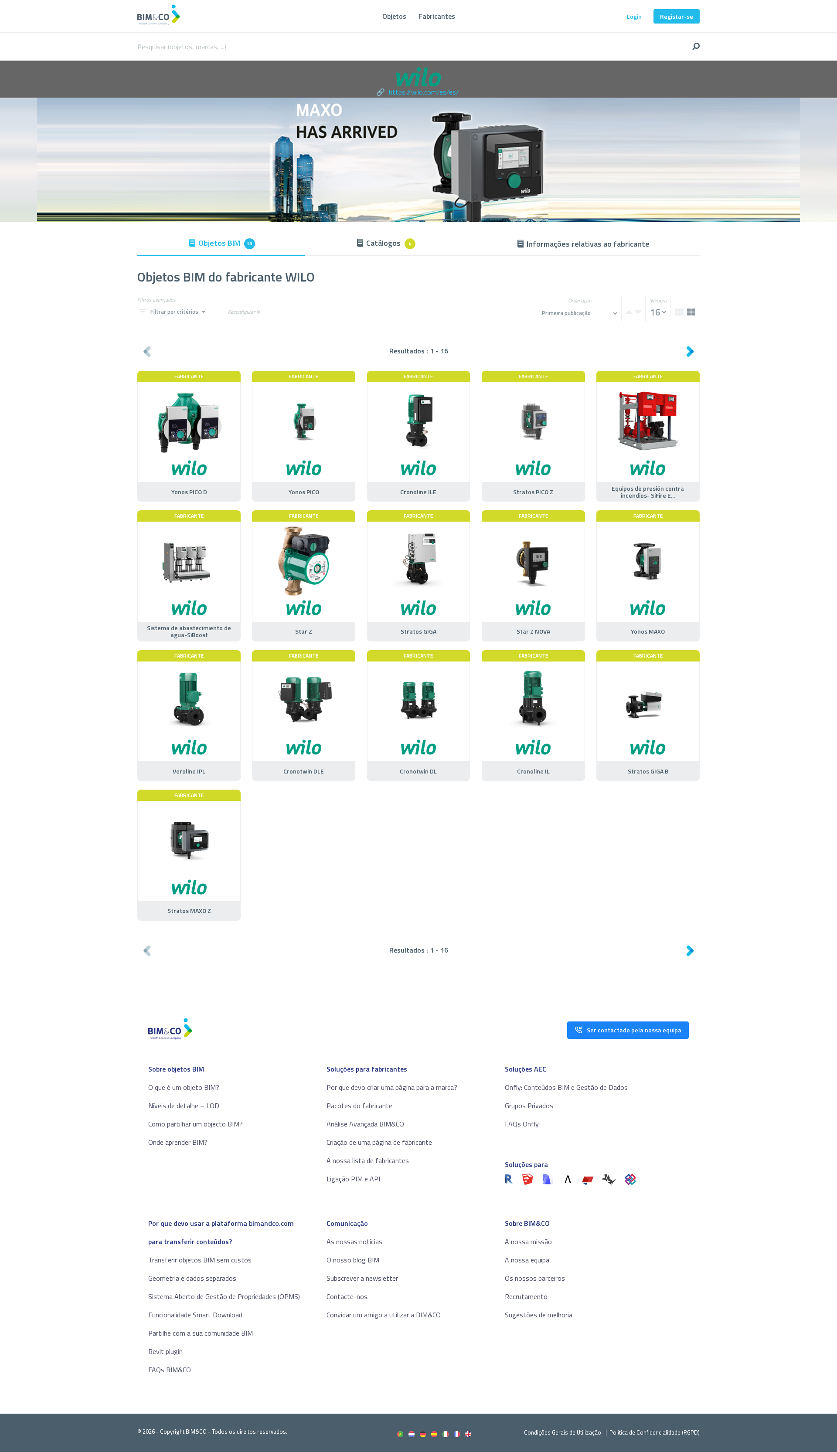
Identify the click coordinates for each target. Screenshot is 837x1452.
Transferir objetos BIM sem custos (200, 1260)
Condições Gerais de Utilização (563, 1432)
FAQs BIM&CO (169, 1369)
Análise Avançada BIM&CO (365, 1124)
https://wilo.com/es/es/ (424, 92)
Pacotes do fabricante (359, 1105)
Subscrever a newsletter (362, 1278)
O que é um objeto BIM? (183, 1087)
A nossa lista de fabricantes (368, 1160)
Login (634, 16)
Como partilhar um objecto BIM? (195, 1124)
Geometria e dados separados (192, 1278)
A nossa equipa (527, 1260)
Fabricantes (436, 16)
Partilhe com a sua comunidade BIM (200, 1333)
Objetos (394, 16)
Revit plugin (165, 1351)
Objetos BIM (225, 243)
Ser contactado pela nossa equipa (634, 1030)
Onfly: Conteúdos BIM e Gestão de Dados (566, 1087)
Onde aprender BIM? (178, 1142)
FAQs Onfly (522, 1124)
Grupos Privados (529, 1105)
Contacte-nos (347, 1296)
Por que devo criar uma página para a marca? (392, 1087)
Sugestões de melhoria (538, 1315)
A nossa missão (528, 1241)
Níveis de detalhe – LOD (183, 1105)
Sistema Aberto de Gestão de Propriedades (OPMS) (224, 1296)
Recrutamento (526, 1296)
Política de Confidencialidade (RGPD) (654, 1432)
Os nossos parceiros (535, 1278)
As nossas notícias (354, 1241)
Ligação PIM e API (353, 1179)
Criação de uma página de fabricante (379, 1142)
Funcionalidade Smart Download (195, 1315)
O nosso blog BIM (353, 1260)
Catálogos (389, 243)
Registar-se (676, 16)
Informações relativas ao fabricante (588, 244)
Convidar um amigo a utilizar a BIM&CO (384, 1315)
